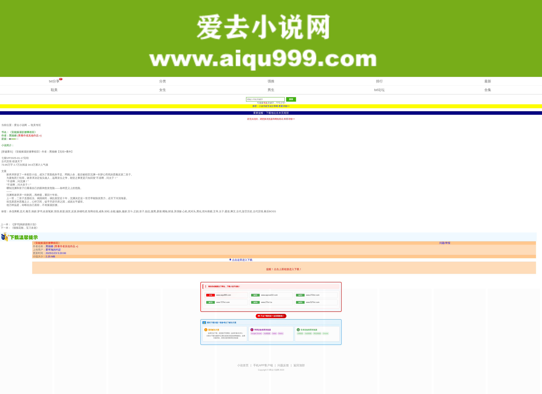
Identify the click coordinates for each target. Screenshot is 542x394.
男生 (271, 90)
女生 (162, 90)
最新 (487, 81)
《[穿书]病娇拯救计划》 (24, 224)
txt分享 (55, 80)
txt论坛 (379, 90)
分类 (162, 81)
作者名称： (55, 246)
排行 (379, 81)
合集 (487, 90)
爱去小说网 (20, 125)
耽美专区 (36, 125)
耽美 (54, 90)
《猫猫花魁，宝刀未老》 (25, 227)
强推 (271, 81)
